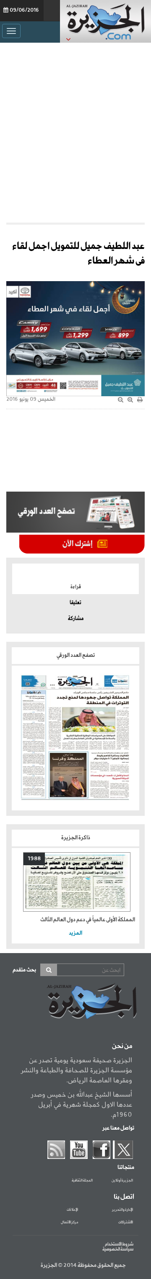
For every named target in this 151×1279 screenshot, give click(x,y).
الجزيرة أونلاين (122, 1180)
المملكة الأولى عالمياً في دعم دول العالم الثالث (87, 920)
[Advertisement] (75, 130)
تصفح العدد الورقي (76, 655)
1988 (34, 858)
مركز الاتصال (69, 1222)
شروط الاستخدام (119, 1244)
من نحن (122, 1046)
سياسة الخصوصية (117, 1249)
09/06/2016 (24, 10)
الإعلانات (72, 1210)
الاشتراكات (125, 1222)
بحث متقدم (24, 970)
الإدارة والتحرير (122, 1210)
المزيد (75, 933)
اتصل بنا (124, 1197)
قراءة (75, 587)
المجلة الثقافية (82, 1180)
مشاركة (75, 618)
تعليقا (75, 602)
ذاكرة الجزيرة (75, 838)
